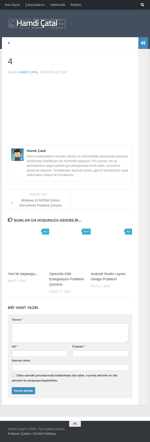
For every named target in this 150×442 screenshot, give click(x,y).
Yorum (17, 319)
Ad (15, 346)
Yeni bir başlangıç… (23, 274)
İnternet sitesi (21, 360)
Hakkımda (57, 5)
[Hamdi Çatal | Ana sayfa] (37, 23)
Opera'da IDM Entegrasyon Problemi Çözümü (66, 279)
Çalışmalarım (35, 5)
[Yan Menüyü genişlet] (143, 43)
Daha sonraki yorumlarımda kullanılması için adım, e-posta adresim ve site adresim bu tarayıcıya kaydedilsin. (64, 378)
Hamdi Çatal (28, 72)
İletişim (76, 5)
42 (88, 231)
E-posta (78, 346)
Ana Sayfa (12, 5)
